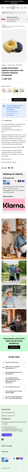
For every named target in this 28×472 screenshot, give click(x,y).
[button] (25, 7)
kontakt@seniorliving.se (11, 429)
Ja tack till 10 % (14, 347)
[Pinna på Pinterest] (12, 167)
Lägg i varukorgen (19, 99)
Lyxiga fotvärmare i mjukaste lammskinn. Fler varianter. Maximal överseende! (13, 27)
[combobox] (14, 12)
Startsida (3, 25)
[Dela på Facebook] (9, 167)
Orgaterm (4, 65)
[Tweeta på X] (6, 167)
